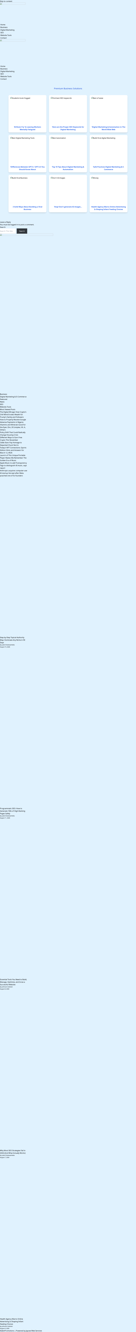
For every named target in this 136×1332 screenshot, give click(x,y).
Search (3, 227)
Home (2, 24)
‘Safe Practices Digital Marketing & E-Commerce (108, 168)
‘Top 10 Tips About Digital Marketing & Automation (68, 168)
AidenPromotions (7, 1331)
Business (4, 27)
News (2, 402)
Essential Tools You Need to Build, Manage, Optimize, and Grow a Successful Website (13, 982)
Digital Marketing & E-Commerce (13, 397)
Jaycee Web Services (34, 1331)
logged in (14, 224)
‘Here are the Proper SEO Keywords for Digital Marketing (68, 128)
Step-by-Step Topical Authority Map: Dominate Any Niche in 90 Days (12, 640)
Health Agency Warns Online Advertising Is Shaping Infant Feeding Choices (108, 208)
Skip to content (6, 1)
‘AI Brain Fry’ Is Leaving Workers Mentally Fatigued (27, 128)
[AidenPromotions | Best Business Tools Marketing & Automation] (68, 13)
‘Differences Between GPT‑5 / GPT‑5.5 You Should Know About (27, 168)
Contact (3, 38)
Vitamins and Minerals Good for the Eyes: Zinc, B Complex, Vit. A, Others (13, 427)
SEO (2, 32)
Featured (3, 399)
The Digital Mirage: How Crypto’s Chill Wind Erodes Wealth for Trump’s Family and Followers (13, 414)
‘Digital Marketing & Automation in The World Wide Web (108, 128)
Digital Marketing (7, 30)
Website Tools (6, 35)
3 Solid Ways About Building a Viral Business (27, 208)
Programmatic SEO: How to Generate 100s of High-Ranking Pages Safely (12, 811)
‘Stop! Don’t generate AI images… (68, 207)
